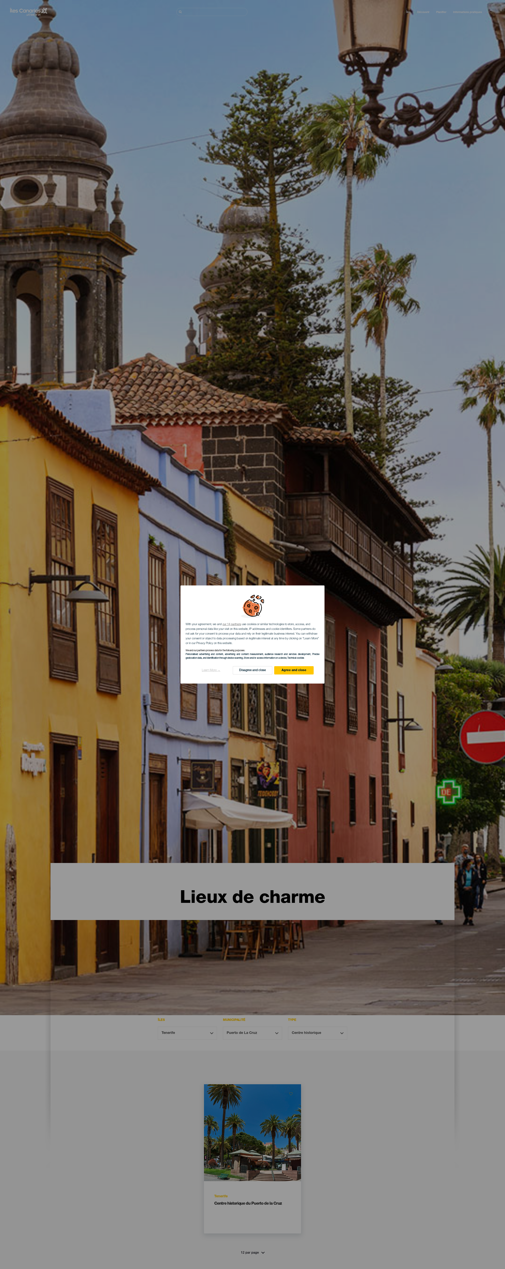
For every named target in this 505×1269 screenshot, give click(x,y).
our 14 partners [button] (232, 624)
